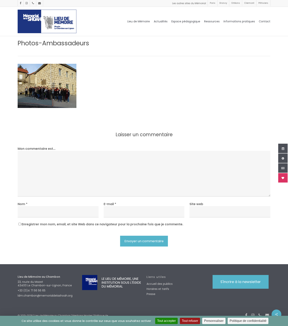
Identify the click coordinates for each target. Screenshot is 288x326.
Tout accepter (166, 320)
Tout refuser (190, 320)
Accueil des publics (160, 284)
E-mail (110, 204)
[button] (241, 282)
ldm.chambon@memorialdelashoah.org (45, 295)
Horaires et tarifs (158, 289)
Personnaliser (214, 320)
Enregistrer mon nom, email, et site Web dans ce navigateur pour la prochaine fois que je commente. (102, 224)
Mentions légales (82, 315)
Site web (196, 204)
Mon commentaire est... (36, 148)
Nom (22, 204)
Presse (151, 294)
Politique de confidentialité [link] (248, 320)
